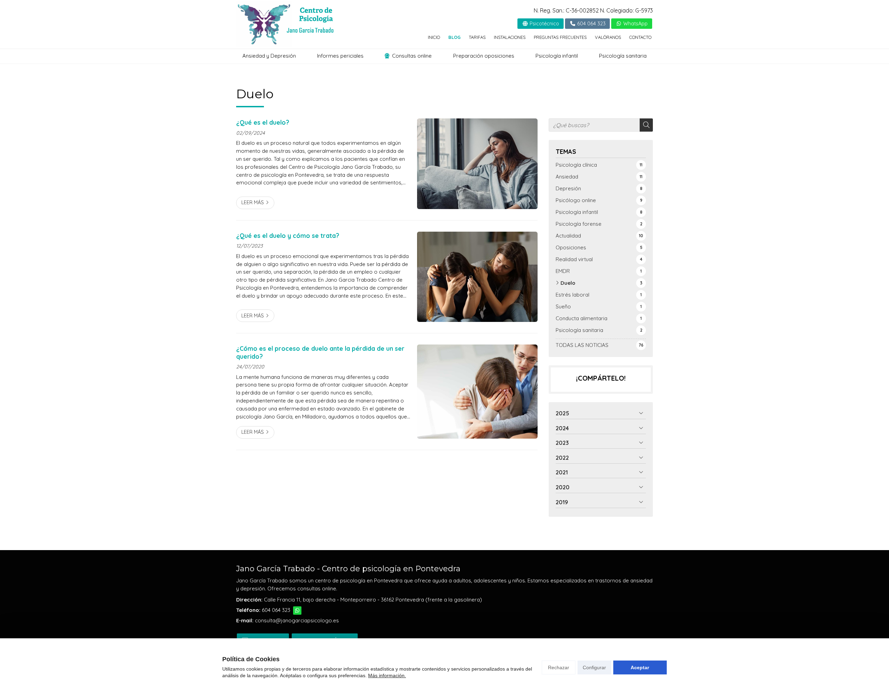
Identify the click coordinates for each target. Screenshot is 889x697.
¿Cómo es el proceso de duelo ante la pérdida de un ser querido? (320, 352)
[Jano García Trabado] (284, 24)
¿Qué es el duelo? (262, 122)
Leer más (252, 202)
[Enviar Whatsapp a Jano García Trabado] (297, 610)
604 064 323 (276, 610)
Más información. (387, 675)
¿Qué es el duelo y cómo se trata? (288, 235)
